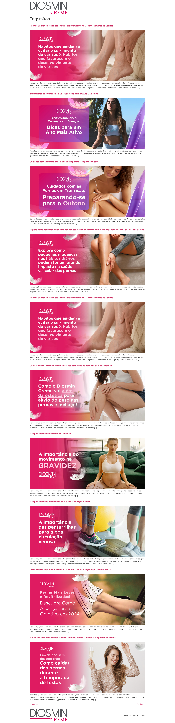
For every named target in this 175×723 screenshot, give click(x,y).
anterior (34, 704)
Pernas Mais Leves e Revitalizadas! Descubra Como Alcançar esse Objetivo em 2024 (72, 569)
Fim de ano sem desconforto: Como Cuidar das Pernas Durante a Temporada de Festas (73, 637)
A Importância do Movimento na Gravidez (50, 433)
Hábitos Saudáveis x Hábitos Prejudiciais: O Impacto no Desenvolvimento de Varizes (71, 26)
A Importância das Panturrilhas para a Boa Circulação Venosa (60, 501)
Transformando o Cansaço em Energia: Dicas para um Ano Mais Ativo (64, 94)
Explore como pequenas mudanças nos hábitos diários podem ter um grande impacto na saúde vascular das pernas (87, 230)
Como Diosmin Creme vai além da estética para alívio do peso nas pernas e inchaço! (71, 365)
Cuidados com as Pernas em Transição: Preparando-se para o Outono (64, 162)
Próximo (141, 704)
